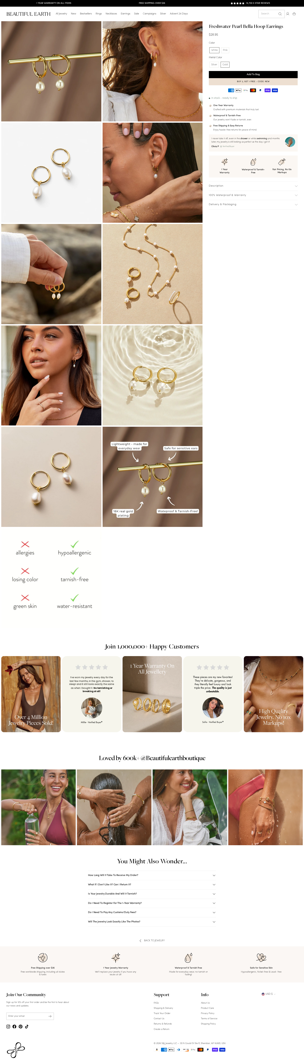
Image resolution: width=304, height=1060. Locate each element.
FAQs (156, 1003)
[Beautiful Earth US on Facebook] (14, 1026)
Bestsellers (86, 14)
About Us (205, 1003)
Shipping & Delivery (163, 1008)
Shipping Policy (208, 1024)
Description (216, 186)
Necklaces (111, 14)
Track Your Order (162, 1013)
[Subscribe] (50, 1016)
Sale (136, 14)
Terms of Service (209, 1019)
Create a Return (161, 1029)
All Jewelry (61, 14)
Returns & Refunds (163, 1024)
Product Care (207, 1008)
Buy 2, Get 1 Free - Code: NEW (253, 82)
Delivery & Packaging (222, 204)
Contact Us (159, 1019)
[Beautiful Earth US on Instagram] (8, 1026)
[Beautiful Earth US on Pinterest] (20, 1026)
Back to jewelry (154, 940)
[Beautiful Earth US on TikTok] (27, 1026)
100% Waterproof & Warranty (227, 195)
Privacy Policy (207, 1013)
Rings (99, 14)
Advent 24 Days (179, 14)
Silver (163, 14)
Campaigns (149, 14)
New (73, 14)
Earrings (125, 14)
